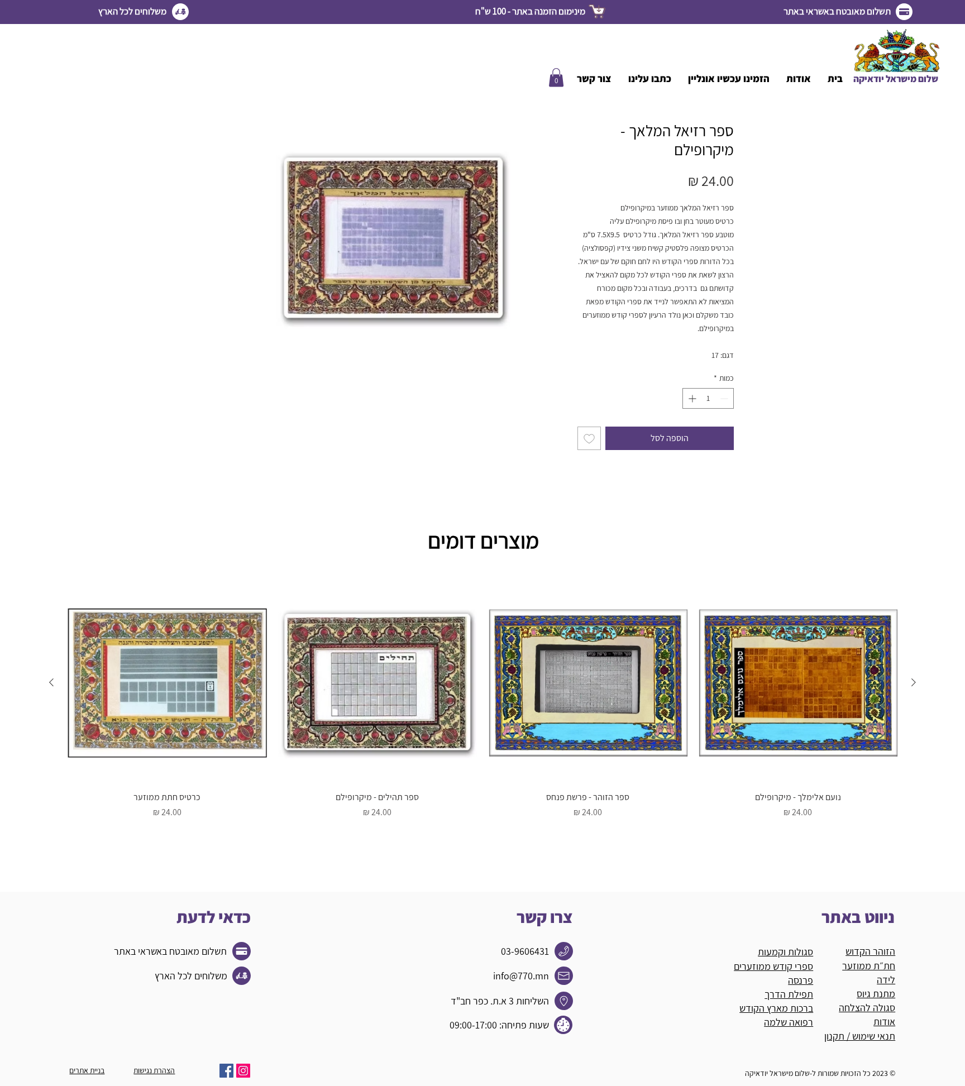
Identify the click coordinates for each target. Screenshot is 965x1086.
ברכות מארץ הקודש (776, 1008)
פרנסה (800, 980)
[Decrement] (725, 398)
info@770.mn (521, 975)
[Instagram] (243, 1071)
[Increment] (691, 398)
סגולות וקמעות (785, 951)
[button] (556, 77)
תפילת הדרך (789, 994)
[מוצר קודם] (913, 682)
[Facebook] (226, 1071)
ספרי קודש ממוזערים (773, 966)
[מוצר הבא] (51, 682)
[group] (482, 706)
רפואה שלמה (788, 1022)
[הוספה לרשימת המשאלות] (589, 438)
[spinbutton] (708, 398)
